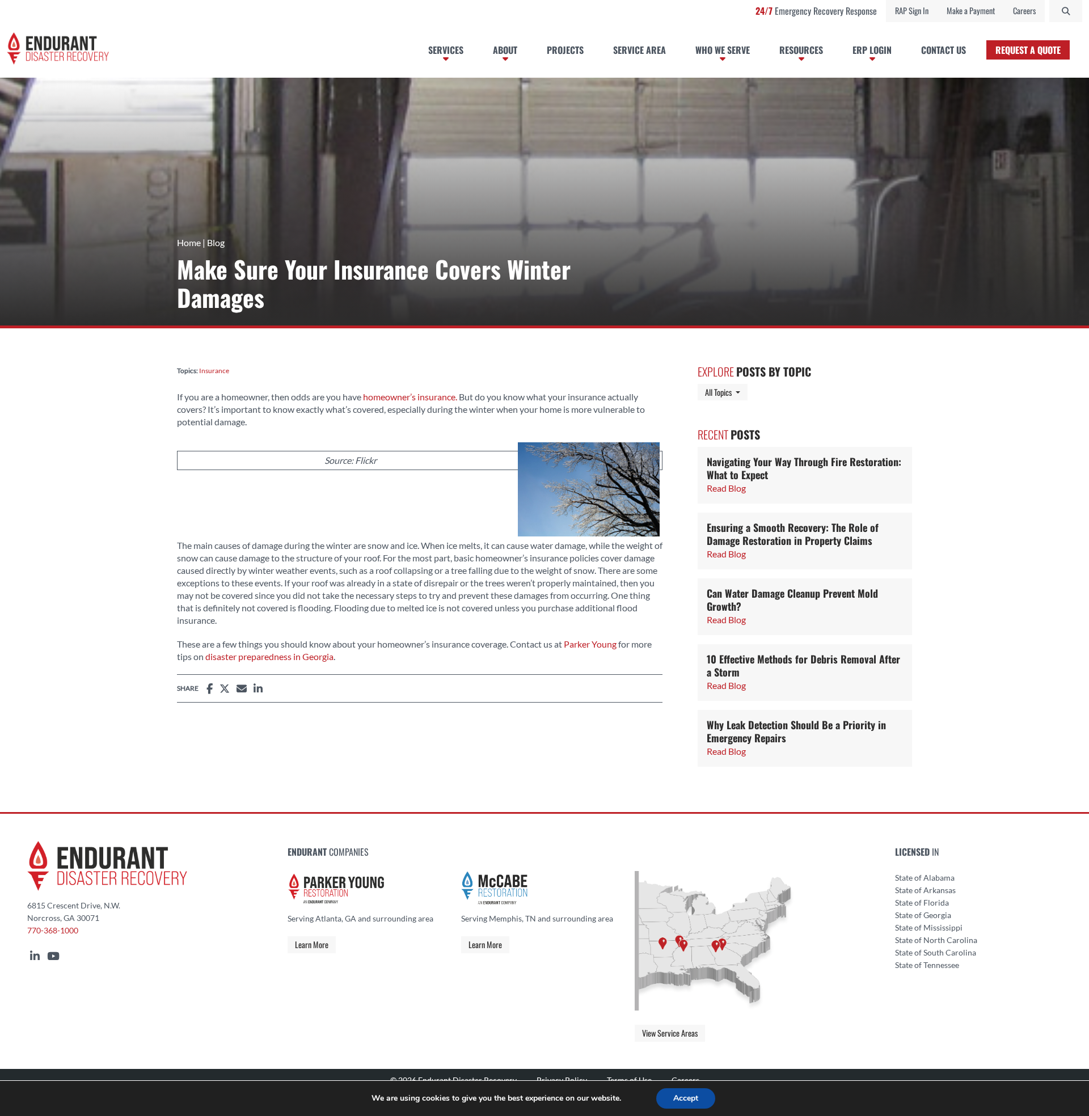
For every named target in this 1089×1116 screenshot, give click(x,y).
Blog (216, 242)
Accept (685, 1098)
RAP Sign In (911, 10)
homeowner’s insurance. (410, 396)
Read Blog (726, 488)
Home (189, 242)
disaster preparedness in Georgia (269, 656)
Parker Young (590, 644)
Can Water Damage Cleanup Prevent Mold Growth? (792, 600)
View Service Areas (670, 1033)
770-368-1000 (52, 930)
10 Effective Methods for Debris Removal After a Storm (803, 665)
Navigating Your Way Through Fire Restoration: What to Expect (804, 468)
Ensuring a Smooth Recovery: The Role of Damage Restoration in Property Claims (793, 534)
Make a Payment (971, 10)
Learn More (311, 944)
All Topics (726, 392)
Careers (1024, 10)
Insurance (214, 370)
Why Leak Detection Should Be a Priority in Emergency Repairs (796, 731)
